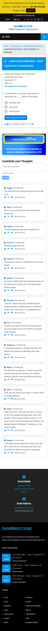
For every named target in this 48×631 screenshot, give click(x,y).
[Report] (12, 197)
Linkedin (17, 489)
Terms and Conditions (33, 606)
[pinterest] (42, 19)
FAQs (27, 618)
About (6, 602)
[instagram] (35, 19)
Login (7, 19)
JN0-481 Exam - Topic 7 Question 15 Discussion (27, 577)
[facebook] (25, 19)
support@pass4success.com (24, 508)
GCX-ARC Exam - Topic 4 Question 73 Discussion (28, 556)
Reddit (32, 489)
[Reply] (8, 197)
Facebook (20, 486)
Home (6, 46)
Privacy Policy (8, 614)
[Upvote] (5, 197)
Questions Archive (32, 622)
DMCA (6, 622)
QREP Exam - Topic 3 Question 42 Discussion (26, 566)
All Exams (29, 597)
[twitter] (28, 19)
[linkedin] (32, 19)
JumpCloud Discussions (32, 46)
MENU (7, 37)
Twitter (28, 486)
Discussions (16, 46)
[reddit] (38, 19)
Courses (6, 618)
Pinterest (24, 492)
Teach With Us (30, 614)
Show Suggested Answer (15, 117)
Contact (28, 602)
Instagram (24, 489)
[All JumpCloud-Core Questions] (16, 86)
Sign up (16, 19)
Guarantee (7, 606)
